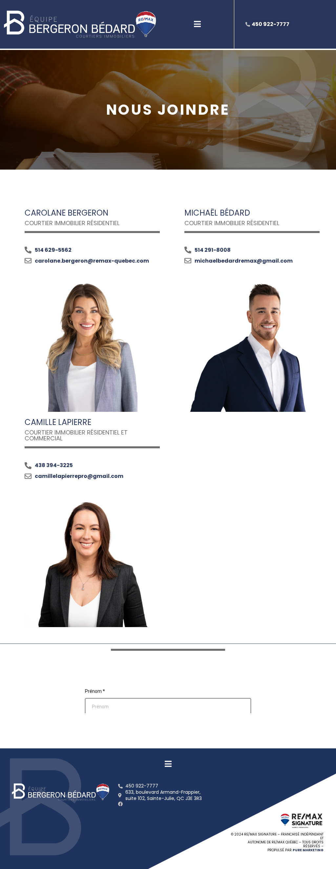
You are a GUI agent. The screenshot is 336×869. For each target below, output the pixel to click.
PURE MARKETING (308, 850)
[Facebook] (120, 804)
